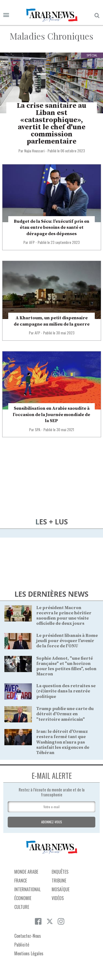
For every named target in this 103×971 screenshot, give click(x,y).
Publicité (21, 944)
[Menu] (6, 15)
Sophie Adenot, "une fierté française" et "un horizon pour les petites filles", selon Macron (66, 666)
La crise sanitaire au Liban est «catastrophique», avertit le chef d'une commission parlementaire (51, 123)
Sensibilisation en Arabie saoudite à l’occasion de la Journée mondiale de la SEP (51, 414)
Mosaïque (60, 889)
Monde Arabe (26, 871)
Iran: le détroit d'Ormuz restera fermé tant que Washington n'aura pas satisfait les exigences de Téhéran (62, 742)
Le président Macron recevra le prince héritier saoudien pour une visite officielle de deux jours (63, 615)
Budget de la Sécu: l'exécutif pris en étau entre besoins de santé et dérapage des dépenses (51, 227)
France (20, 880)
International (27, 889)
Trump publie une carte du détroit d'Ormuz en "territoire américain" (65, 714)
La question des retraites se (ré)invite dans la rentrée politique (66, 691)
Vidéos (58, 898)
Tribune (59, 880)
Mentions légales (28, 953)
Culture (21, 907)
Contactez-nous (27, 936)
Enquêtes (60, 871)
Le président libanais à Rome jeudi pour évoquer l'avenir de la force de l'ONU (67, 641)
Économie (22, 898)
